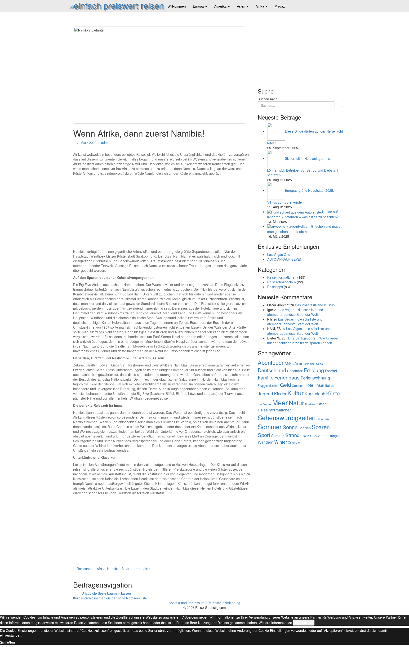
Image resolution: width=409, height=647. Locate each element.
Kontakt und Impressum (186, 602)
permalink (143, 568)
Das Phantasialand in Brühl (315, 305)
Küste (333, 393)
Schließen (7, 642)
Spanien (304, 427)
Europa (199, 6)
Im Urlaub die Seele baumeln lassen (103, 593)
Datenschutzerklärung (223, 602)
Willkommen (177, 6)
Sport (264, 434)
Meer (280, 402)
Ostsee (321, 404)
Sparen (321, 427)
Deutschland (272, 370)
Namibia (113, 568)
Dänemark (295, 370)
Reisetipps (84, 568)
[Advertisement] (162, 211)
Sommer (270, 426)
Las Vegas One (278, 254)
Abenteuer (271, 362)
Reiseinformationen (281, 277)
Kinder (280, 393)
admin (105, 142)
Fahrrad (331, 370)
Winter (280, 442)
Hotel (309, 385)
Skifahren (322, 419)
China (319, 364)
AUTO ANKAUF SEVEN (284, 259)
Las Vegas (264, 404)
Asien (241, 6)
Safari (125, 568)
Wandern (265, 442)
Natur (296, 402)
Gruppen (297, 386)
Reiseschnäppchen (281, 282)
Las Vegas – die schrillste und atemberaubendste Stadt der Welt (295, 312)
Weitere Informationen (275, 622)
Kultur (295, 392)
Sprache (277, 435)
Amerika (220, 6)
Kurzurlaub (315, 393)
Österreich (294, 442)
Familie (265, 377)
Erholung (314, 370)
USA (313, 435)
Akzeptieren (304, 622)
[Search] (338, 103)
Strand (292, 434)
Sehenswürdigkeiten (287, 417)
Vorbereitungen (329, 435)
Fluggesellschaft (268, 386)
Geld (285, 384)
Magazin (281, 6)
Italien (329, 385)
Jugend (265, 393)
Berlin (306, 364)
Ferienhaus (287, 377)
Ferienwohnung (315, 378)
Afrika (260, 6)
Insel (319, 385)
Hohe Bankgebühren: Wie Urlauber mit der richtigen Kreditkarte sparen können (303, 340)
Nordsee (310, 404)
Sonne (290, 427)
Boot (312, 364)
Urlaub (304, 436)
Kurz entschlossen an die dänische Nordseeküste (110, 598)
